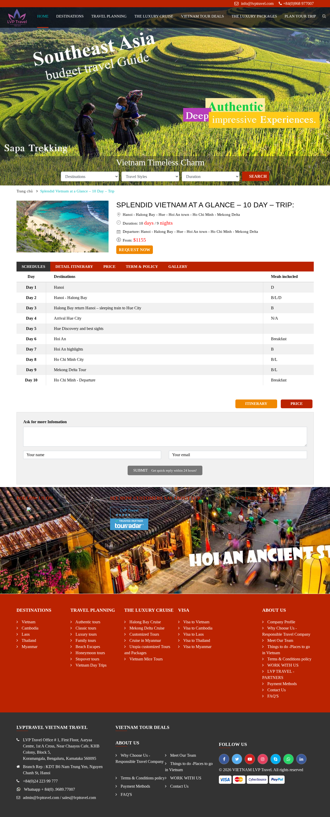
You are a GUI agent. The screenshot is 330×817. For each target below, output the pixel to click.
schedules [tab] (33, 267)
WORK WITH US (282, 665)
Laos (25, 634)
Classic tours (85, 628)
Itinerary (256, 404)
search (258, 176)
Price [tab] (109, 267)
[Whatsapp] (288, 759)
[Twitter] (237, 759)
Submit (165, 470)
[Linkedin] (301, 759)
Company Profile (280, 622)
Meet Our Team (279, 640)
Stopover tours (87, 659)
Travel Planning (109, 16)
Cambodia (29, 628)
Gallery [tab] (177, 267)
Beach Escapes (87, 646)
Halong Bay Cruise (144, 622)
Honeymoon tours (90, 653)
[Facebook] (224, 759)
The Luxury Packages (254, 16)
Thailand (28, 640)
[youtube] (250, 759)
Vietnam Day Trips (90, 665)
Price (297, 404)
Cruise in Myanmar (144, 640)
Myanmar (29, 646)
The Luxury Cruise (153, 16)
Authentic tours (87, 622)
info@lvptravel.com (257, 3)
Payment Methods (281, 684)
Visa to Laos (193, 634)
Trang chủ (24, 191)
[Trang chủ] (17, 17)
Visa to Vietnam (195, 622)
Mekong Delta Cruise (146, 628)
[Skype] (275, 759)
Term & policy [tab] (142, 267)
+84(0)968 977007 (298, 3)
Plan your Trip (300, 16)
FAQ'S (272, 696)
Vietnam (28, 622)
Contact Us (276, 690)
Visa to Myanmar (196, 646)
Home (42, 16)
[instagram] (263, 759)
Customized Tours (143, 634)
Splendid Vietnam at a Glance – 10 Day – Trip (77, 191)
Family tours (85, 640)
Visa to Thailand (196, 640)
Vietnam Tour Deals (202, 16)
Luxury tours (86, 634)
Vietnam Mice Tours (145, 659)
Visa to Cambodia (197, 628)
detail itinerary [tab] (74, 267)
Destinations (70, 16)
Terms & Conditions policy (288, 659)
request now (134, 250)
